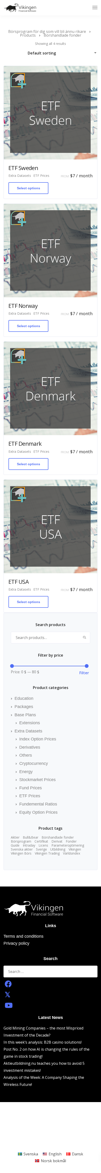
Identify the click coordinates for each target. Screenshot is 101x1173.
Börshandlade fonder (58, 837)
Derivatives (29, 747)
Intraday (29, 845)
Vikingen (75, 849)
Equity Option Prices (38, 812)
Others (25, 755)
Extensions (29, 722)
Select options (28, 188)
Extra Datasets (19, 176)
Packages (24, 706)
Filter (84, 672)
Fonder (71, 841)
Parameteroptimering (67, 845)
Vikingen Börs (21, 853)
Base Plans (25, 714)
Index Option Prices (37, 739)
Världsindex (71, 853)
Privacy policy (16, 943)
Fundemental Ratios (38, 804)
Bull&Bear (30, 837)
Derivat (56, 841)
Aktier (15, 837)
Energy (26, 771)
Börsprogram (21, 841)
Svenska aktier (22, 849)
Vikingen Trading (47, 853)
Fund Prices (30, 788)
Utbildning (57, 849)
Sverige (41, 849)
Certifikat (41, 841)
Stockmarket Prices (37, 779)
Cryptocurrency (33, 763)
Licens (43, 845)
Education (24, 698)
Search (84, 637)
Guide (15, 845)
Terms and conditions (23, 936)
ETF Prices (41, 176)
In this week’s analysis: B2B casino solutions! (43, 1042)
